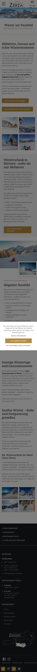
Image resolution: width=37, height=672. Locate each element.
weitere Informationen (18, 335)
